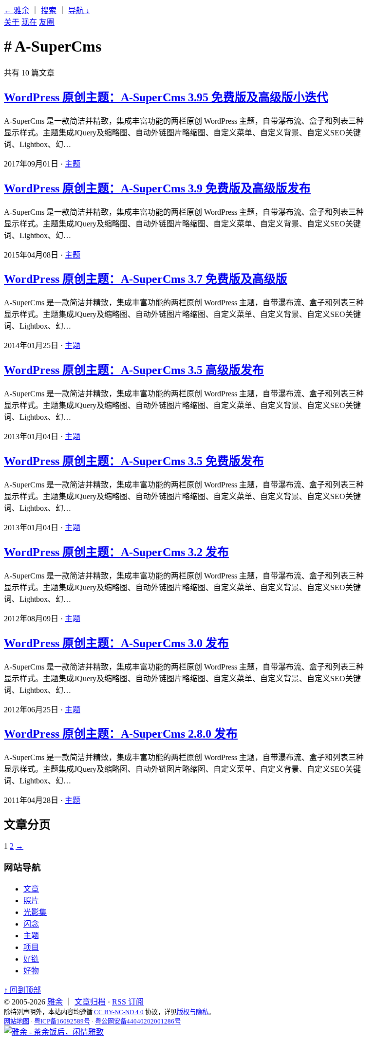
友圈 (47, 22)
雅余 (55, 1002)
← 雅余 (16, 10)
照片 (31, 900)
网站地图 (16, 1021)
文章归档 (90, 1002)
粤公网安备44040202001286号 (138, 1021)
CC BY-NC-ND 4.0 (119, 1012)
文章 (31, 889)
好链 (31, 959)
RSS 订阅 (128, 1002)
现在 (29, 22)
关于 (11, 22)
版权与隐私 (192, 1012)
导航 (79, 10)
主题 (72, 164)
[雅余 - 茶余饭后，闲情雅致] (54, 1032)
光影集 (35, 912)
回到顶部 (22, 990)
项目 (31, 947)
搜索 (48, 10)
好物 (31, 971)
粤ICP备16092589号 (62, 1021)
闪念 (31, 924)
